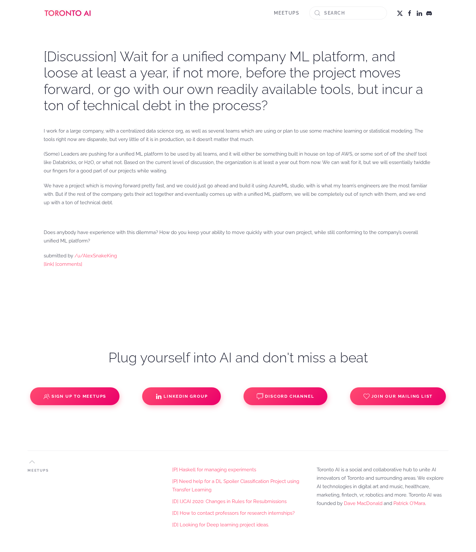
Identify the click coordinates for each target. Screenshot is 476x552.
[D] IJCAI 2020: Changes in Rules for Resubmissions (229, 501)
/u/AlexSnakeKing (95, 256)
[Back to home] (68, 13)
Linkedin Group (186, 396)
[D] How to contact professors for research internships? (233, 513)
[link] (49, 264)
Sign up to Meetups (78, 396)
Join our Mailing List (402, 396)
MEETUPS (287, 13)
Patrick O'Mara (409, 503)
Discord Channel (289, 396)
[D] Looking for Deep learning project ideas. (220, 525)
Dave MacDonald (363, 503)
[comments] (68, 264)
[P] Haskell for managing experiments (214, 470)
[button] (32, 462)
